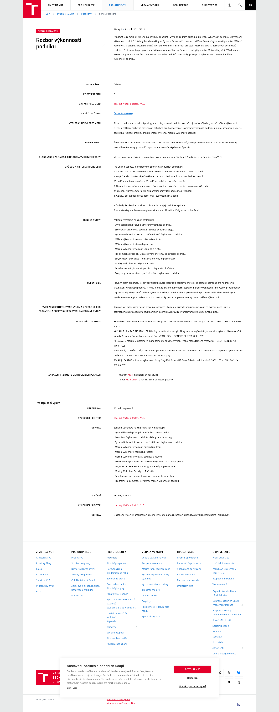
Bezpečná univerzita (223, 578)
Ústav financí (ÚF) (123, 113)
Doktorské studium (117, 584)
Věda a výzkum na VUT (154, 557)
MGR (130, 374)
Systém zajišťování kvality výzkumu (155, 576)
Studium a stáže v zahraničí (121, 607)
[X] (229, 673)
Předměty (86, 14)
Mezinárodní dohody (188, 580)
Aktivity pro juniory (81, 574)
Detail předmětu (108, 14)
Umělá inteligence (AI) (224, 653)
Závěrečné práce (116, 578)
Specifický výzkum (151, 616)
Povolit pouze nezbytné (192, 686)
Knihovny (115, 627)
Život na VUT (55, 5)
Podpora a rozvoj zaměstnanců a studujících (226, 612)
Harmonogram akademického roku (117, 570)
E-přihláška (77, 595)
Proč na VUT (78, 557)
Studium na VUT (65, 14)
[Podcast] (229, 682)
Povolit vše (192, 669)
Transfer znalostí (151, 589)
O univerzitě (209, 5)
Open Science (149, 595)
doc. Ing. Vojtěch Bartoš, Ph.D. (129, 103)
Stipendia (112, 621)
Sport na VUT (43, 580)
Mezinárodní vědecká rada (156, 568)
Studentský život (45, 585)
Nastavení (192, 678)
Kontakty (217, 636)
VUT (48, 14)
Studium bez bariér (117, 638)
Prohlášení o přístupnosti (118, 699)
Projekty (146, 601)
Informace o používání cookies (121, 703)
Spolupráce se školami (189, 568)
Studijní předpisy (115, 588)
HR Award (217, 631)
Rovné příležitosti (221, 620)
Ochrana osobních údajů (225, 600)
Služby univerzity (186, 574)
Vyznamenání (219, 584)
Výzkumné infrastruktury (155, 584)
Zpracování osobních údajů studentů (121, 601)
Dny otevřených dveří (82, 568)
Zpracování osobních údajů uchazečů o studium (85, 587)
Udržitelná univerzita (223, 563)
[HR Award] (239, 705)
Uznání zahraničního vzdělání (117, 615)
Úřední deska (219, 595)
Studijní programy (81, 563)
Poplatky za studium (117, 593)
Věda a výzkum (150, 5)
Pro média (218, 642)
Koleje (39, 568)
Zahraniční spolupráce (189, 563)
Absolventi (222, 648)
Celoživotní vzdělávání (83, 580)
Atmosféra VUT (44, 557)
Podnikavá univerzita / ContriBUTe (224, 570)
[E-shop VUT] (239, 682)
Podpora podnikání (117, 643)
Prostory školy (44, 563)
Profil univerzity (220, 557)
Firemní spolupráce (187, 557)
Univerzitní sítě (185, 585)
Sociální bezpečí (115, 632)
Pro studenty (117, 5)
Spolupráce (180, 5)
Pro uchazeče (86, 5)
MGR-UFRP (131, 379)
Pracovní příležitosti (227, 605)
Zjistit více (72, 688)
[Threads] (219, 673)
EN (250, 5)
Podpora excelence (152, 563)
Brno (38, 591)
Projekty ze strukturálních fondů (155, 608)
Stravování (42, 574)
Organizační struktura (224, 591)
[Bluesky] (239, 673)
